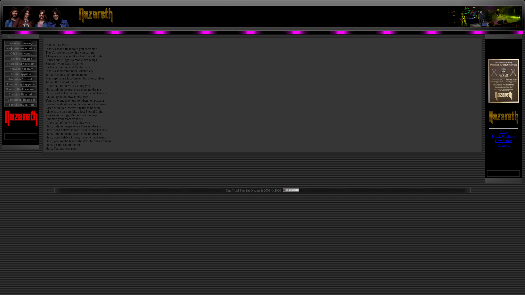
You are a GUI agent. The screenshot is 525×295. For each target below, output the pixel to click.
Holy (504, 132)
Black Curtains (503, 136)
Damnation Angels (503, 143)
